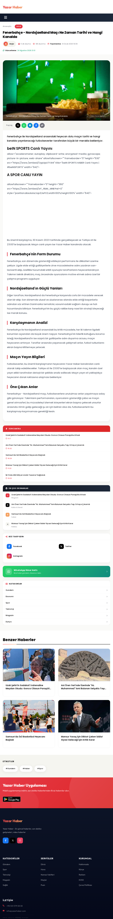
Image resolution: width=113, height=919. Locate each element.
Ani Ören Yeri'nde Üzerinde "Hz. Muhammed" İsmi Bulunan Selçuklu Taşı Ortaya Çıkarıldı (45, 445)
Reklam (82, 874)
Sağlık (5, 885)
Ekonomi (9, 596)
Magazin (10, 615)
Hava (43, 869)
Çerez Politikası (85, 885)
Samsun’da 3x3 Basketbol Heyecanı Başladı (25, 455)
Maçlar (44, 880)
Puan (43, 885)
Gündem (6, 864)
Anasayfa (7, 26)
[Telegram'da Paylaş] (30, 125)
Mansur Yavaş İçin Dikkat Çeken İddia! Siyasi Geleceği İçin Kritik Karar (36, 465)
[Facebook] (6, 840)
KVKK (81, 880)
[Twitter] (13, 840)
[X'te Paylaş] (17, 125)
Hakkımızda (84, 864)
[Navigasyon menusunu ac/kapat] (5, 18)
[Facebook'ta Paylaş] (36, 125)
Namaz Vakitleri (47, 874)
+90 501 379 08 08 (15, 906)
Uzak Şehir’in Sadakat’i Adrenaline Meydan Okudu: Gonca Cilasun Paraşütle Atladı (43, 435)
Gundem (10, 590)
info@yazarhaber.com (16, 911)
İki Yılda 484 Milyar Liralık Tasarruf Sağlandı (25, 475)
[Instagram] (20, 840)
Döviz (43, 864)
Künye (81, 869)
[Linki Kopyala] (42, 125)
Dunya (8, 621)
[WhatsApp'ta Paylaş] (23, 125)
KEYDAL (18, 917)
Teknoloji (10, 609)
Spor (18, 26)
